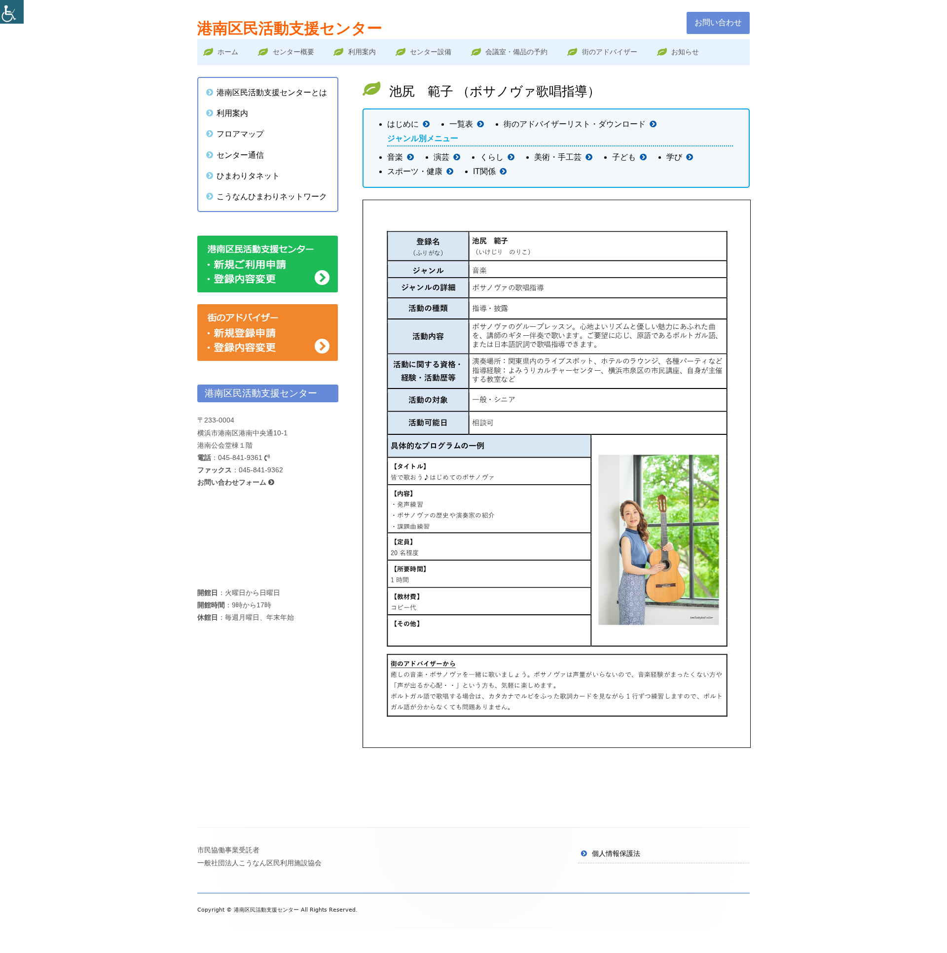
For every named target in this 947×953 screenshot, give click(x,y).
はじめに (403, 124)
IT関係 (484, 171)
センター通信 (240, 154)
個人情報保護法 (616, 853)
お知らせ (685, 52)
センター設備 (430, 52)
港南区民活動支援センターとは (272, 92)
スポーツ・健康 (414, 171)
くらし (492, 157)
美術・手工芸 (558, 157)
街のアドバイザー (609, 52)
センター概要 (293, 52)
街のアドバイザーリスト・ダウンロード (575, 124)
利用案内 (362, 52)
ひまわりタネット (248, 175)
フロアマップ (240, 133)
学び (674, 157)
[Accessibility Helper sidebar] (12, 12)
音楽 (395, 157)
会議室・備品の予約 (516, 52)
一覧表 (461, 124)
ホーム (228, 52)
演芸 (441, 157)
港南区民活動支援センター (289, 28)
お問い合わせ (718, 22)
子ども (624, 157)
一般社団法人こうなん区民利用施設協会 (259, 863)
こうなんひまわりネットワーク (272, 196)
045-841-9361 (241, 457)
